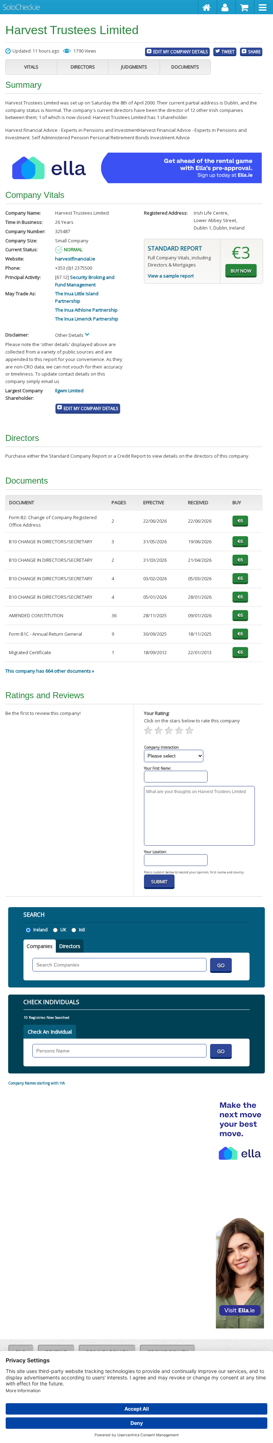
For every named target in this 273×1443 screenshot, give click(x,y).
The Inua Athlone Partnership (86, 310)
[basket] (245, 7)
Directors (83, 67)
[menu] (264, 7)
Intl (82, 930)
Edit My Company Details (180, 51)
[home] (207, 7)
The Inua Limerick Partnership (86, 319)
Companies (40, 946)
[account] (226, 7)
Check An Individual (50, 1031)
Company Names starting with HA (36, 1083)
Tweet (228, 51)
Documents (185, 67)
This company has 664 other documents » (49, 671)
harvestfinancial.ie (75, 258)
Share (254, 51)
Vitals (31, 67)
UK (63, 930)
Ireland (40, 930)
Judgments (134, 67)
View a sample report (171, 276)
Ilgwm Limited (69, 390)
